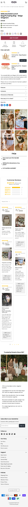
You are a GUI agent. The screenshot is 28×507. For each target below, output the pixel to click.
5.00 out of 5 (18, 183)
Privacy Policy (4, 482)
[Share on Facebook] (2, 105)
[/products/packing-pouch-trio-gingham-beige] (6, 67)
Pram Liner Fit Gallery (6, 466)
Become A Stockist (5, 468)
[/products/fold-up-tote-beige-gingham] (6, 57)
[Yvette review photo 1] (7, 299)
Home (2, 6)
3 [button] (14, 344)
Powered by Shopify (14, 504)
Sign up (22, 425)
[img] (5, 207)
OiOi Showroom (4, 446)
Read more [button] (4, 328)
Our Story (3, 441)
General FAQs (4, 459)
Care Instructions (5, 461)
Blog (2, 443)
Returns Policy (4, 477)
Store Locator (4, 448)
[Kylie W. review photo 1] (7, 254)
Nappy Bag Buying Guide (6, 464)
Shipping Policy (4, 475)
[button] (4, 11)
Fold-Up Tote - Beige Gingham (19, 55)
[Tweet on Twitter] (4, 105)
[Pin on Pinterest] (10, 105)
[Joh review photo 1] (20, 261)
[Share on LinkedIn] (7, 105)
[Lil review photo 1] (20, 220)
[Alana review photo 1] (7, 220)
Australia (13, 490)
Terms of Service (5, 484)
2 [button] (12, 344)
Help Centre (4, 455)
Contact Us (3, 457)
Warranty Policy (4, 479)
